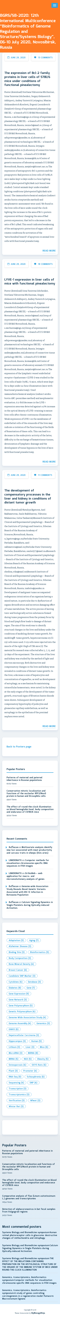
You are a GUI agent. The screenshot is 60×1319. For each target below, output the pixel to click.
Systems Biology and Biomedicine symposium (25, 1232)
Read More (49, 251)
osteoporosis (17, 1065)
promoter (30, 1071)
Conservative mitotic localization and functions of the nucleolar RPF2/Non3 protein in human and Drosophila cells (26, 793)
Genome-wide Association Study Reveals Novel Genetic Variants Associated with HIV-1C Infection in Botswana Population (27, 891)
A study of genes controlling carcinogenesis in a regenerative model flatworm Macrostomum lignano (27, 1296)
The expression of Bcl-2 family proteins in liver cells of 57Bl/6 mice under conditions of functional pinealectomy (27, 79)
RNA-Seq (15, 1076)
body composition (20, 958)
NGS (28, 1059)
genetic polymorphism (22, 1011)
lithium (14, 1047)
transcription (17, 1088)
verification (17, 1100)
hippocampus (17, 1041)
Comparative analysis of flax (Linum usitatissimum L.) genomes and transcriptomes (28, 1197)
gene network (18, 999)
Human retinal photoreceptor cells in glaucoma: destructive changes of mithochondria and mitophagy (29, 1235)
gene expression (19, 993)
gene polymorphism (21, 1005)
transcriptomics (19, 1094)
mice (44, 1047)
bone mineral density (21, 964)
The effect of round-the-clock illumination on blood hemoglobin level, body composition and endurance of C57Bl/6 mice (30, 809)
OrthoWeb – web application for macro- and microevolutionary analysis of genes (25, 876)
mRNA (13, 1059)
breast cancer (18, 970)
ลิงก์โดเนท (13, 847)
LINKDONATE (15, 860)
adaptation (16, 940)
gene (31, 988)
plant (13, 1071)
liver (30, 1047)
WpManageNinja (38, 1313)
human (36, 1041)
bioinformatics (39, 952)
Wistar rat (16, 1106)
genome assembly (20, 1023)
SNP (33, 1082)
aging (34, 940)
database (34, 982)
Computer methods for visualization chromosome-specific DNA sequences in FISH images (28, 863)
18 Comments (45, 264)
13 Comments (45, 57)
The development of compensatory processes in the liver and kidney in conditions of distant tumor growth (27, 497)
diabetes (15, 988)
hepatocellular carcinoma (24, 1035)
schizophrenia (36, 1076)
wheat (35, 1100)
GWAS (13, 1029)
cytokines (15, 982)
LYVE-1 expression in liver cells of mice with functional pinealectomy (29, 282)
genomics (43, 1023)
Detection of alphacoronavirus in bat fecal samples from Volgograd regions (28, 1210)
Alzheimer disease (20, 946)
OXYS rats (39, 1065)
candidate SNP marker (22, 976)
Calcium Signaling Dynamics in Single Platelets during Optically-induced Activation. (30, 905)
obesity (42, 1059)
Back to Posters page (19, 747)
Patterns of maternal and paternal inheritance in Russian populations (24, 779)
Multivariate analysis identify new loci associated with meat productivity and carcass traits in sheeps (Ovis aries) (29, 850)
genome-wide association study (27, 1017)
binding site (17, 952)
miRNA (33, 1053)
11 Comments (45, 475)
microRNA (15, 1053)
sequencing (16, 1082)
